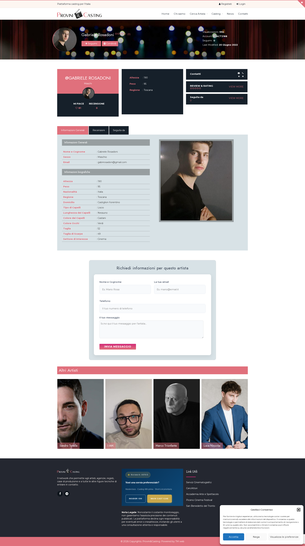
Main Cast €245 (159, 499)
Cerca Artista (197, 13)
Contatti (243, 13)
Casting (216, 13)
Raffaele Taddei (213, 446)
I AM (62, 446)
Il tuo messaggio (109, 317)
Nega (256, 536)
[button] (298, 509)
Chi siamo (179, 13)
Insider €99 (135, 499)
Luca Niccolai (164, 446)
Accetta (233, 536)
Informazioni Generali (73, 130)
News (230, 13)
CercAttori (191, 488)
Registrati (226, 4)
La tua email (161, 282)
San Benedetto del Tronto (200, 505)
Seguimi (92, 43)
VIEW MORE (236, 86)
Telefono (104, 301)
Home (165, 13)
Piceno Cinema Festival (199, 500)
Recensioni (99, 130)
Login (241, 4)
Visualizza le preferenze (284, 536)
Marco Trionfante (118, 446)
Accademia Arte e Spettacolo (202, 494)
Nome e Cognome (110, 282)
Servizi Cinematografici (199, 482)
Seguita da (119, 130)
